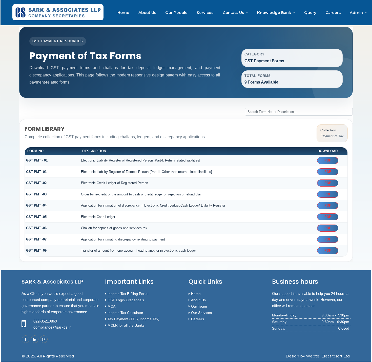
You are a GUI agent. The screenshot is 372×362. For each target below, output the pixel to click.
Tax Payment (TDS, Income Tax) (133, 319)
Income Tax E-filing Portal (128, 294)
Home (123, 12)
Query (310, 12)
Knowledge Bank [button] (274, 12)
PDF (327, 160)
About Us (147, 12)
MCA (111, 306)
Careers (333, 12)
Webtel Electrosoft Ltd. (328, 356)
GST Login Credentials (126, 300)
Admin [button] (357, 12)
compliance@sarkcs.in (52, 327)
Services (205, 12)
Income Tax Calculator (125, 313)
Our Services (201, 313)
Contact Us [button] (234, 12)
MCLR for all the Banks (126, 325)
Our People (176, 12)
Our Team (199, 306)
